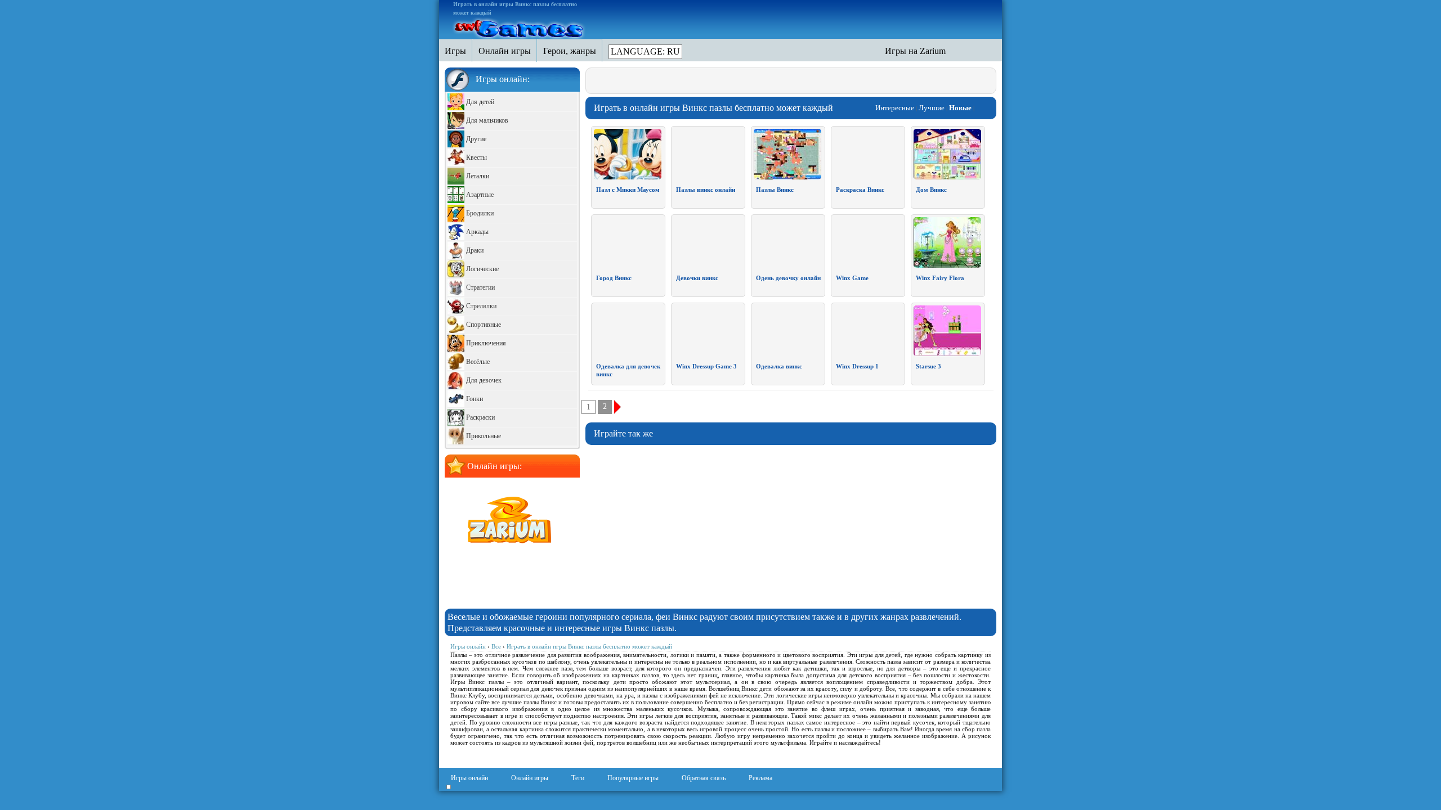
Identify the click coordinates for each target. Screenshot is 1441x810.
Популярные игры (633, 778)
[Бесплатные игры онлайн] (519, 27)
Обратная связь (704, 778)
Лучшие (932, 108)
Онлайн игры (529, 778)
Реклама (760, 778)
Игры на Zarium (915, 51)
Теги (577, 778)
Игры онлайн (469, 778)
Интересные (894, 108)
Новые (960, 108)
